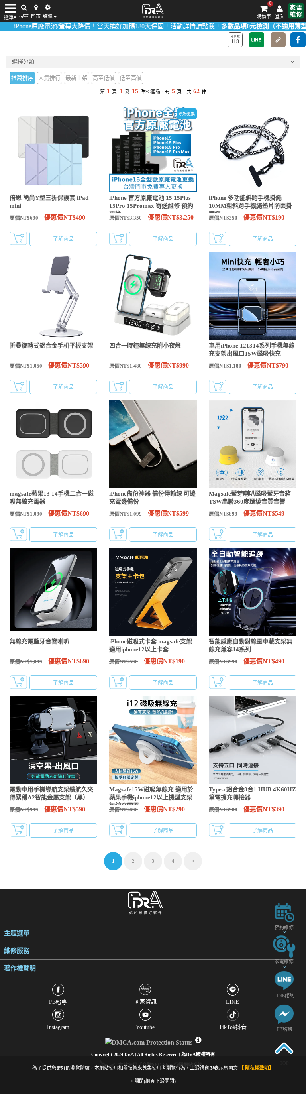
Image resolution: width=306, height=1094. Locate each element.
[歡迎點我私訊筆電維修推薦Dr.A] (284, 1013)
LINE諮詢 (284, 995)
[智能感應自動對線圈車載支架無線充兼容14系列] (252, 592)
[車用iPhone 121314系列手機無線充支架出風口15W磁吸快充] (252, 296)
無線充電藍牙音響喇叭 (39, 641)
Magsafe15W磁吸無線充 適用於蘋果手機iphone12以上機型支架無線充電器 (151, 797)
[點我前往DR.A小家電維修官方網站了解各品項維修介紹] (296, 11)
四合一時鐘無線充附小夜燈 (145, 345)
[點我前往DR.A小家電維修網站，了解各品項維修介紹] (284, 945)
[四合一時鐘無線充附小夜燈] (153, 296)
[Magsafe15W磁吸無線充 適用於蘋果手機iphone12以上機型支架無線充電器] (153, 740)
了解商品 (63, 239)
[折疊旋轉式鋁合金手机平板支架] (53, 296)
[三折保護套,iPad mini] (53, 148)
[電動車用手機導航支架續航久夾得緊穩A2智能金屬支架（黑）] (53, 740)
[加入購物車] (18, 238)
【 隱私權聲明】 (256, 1068)
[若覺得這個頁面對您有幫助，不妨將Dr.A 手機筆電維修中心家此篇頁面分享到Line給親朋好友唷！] (257, 40)
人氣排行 (49, 78)
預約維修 (284, 928)
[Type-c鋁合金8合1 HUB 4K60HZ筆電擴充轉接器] (252, 740)
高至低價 (103, 78)
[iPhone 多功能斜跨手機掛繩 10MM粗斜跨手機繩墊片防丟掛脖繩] (252, 148)
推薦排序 (22, 78)
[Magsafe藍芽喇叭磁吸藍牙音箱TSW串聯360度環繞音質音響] (252, 444)
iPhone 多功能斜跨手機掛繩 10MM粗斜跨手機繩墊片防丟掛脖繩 (250, 206)
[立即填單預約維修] (284, 912)
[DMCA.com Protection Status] (149, 1040)
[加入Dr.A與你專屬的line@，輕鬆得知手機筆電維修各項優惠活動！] (284, 979)
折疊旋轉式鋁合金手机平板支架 (51, 345)
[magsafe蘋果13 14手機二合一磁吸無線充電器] (53, 444)
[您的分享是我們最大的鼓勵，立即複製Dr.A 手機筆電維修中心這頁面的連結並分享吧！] (278, 40)
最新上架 (76, 78)
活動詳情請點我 (173, 26)
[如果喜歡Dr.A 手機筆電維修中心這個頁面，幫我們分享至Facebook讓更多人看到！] (298, 40)
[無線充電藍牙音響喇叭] (53, 592)
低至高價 (131, 78)
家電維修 (284, 961)
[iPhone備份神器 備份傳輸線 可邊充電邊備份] (153, 444)
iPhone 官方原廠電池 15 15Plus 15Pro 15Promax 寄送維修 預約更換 (151, 206)
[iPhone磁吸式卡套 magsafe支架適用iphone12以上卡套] (153, 592)
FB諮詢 (284, 1029)
